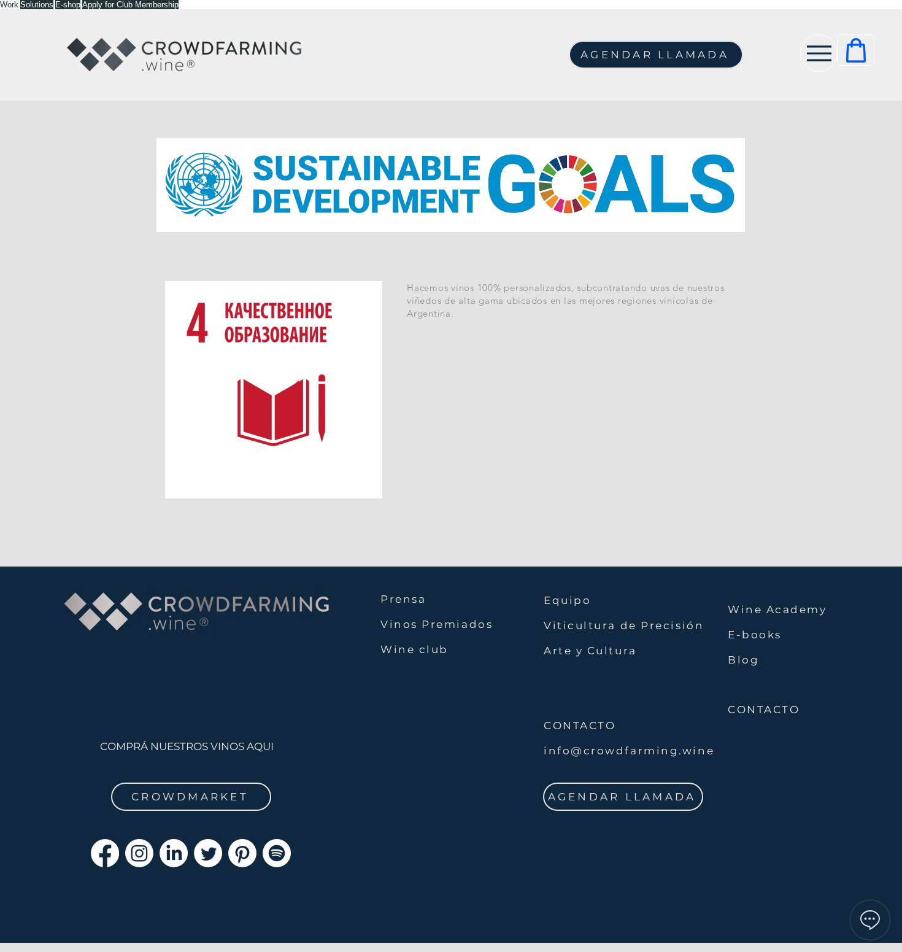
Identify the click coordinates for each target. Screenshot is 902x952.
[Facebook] (105, 853)
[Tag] (855, 50)
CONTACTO (764, 709)
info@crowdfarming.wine (629, 751)
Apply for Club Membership (130, 4)
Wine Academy (777, 609)
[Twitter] (208, 853)
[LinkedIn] (174, 853)
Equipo (567, 600)
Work (9, 4)
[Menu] (819, 53)
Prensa (403, 599)
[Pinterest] (242, 853)
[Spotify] (277, 853)
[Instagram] (139, 853)
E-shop (67, 4)
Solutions (36, 4)
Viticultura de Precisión (624, 625)
